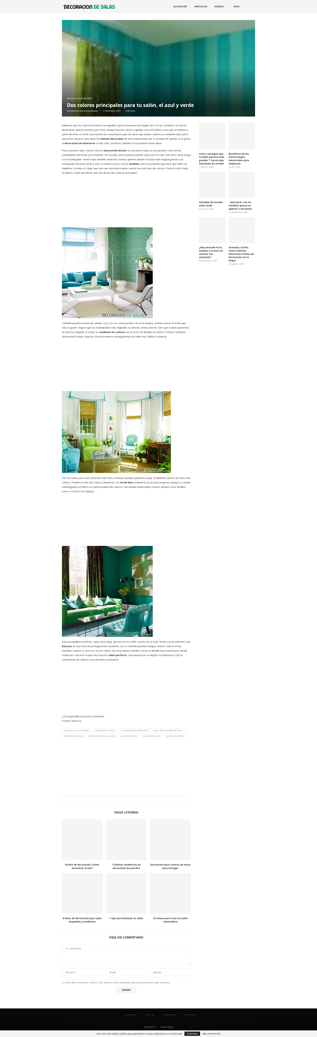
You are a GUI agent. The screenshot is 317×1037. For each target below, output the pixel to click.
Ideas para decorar (73, 736)
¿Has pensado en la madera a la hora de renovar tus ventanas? (211, 252)
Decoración (180, 6)
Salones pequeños (175, 736)
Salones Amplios (129, 736)
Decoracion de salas (105, 730)
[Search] (253, 6)
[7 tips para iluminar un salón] (126, 893)
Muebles (219, 6)
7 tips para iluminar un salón (126, 918)
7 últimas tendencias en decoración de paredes (126, 866)
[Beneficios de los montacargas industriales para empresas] (242, 136)
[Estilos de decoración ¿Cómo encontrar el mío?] (82, 839)
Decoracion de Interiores (76, 730)
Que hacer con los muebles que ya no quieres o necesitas (240, 205)
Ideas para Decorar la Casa (102, 736)
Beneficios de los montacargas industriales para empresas (239, 158)
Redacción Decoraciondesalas (84, 110)
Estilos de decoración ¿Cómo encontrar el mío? (82, 866)
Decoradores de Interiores (134, 730)
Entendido (192, 1033)
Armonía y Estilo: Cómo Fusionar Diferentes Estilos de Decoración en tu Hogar (241, 254)
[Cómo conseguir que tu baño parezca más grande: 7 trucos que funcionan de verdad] (212, 136)
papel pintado (110, 323)
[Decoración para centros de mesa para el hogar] (170, 839)
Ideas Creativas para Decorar (167, 730)
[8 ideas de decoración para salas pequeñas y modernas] (82, 893)
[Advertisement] (126, 201)
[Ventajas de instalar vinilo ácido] (212, 185)
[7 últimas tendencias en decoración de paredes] (126, 839)
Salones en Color (151, 736)
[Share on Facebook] (122, 800)
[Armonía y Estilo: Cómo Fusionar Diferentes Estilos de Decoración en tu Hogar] (242, 230)
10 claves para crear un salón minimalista (170, 920)
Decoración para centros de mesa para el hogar (170, 866)
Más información (211, 1034)
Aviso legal (167, 1026)
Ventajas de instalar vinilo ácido (211, 204)
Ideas (236, 6)
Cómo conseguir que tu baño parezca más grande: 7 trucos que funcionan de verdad (211, 158)
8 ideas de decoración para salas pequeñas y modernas (82, 920)
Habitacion (200, 6)
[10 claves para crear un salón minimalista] (170, 893)
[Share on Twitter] (125, 800)
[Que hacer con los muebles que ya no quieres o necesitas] (242, 185)
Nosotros (149, 1026)
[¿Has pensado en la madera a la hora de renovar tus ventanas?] (212, 230)
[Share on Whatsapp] (129, 800)
